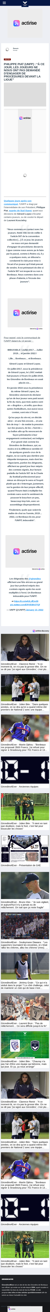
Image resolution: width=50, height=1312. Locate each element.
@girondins (35, 578)
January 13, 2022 (34, 610)
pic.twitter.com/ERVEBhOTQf (25, 605)
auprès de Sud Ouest (20, 210)
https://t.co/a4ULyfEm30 (26, 601)
